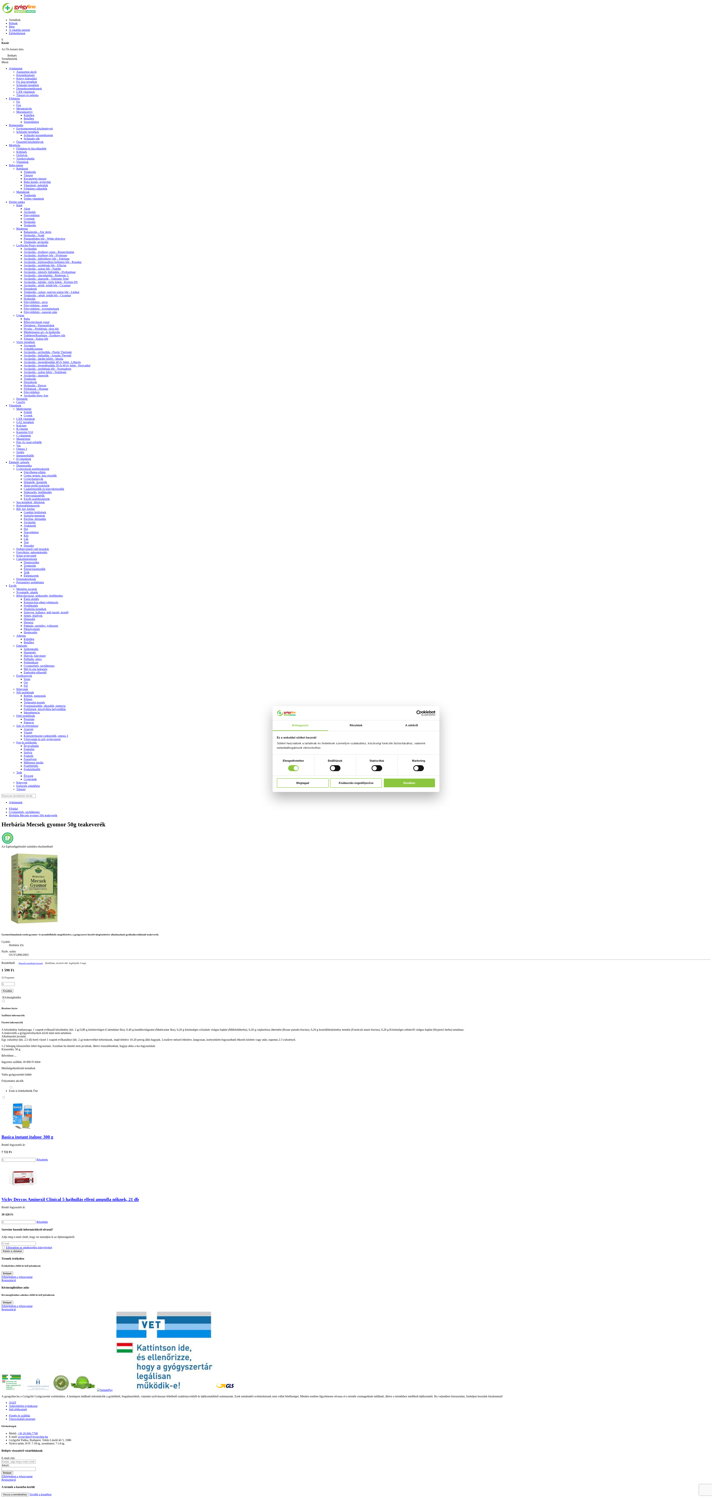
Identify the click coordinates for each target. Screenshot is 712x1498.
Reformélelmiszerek (28, 505)
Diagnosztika (24, 465)
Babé (19, 205)
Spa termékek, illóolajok (30, 502)
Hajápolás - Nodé (34, 235)
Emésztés (21, 645)
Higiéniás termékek (35, 609)
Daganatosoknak (26, 579)
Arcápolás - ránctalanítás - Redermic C (46, 275)
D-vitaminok (23, 458)
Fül (26, 685)
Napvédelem (31, 532)
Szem (27, 679)
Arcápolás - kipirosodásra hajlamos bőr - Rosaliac (53, 262)
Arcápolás (30, 212)
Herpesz (28, 622)
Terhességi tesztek (34, 702)
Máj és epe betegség (35, 669)
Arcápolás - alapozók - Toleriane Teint (46, 278)
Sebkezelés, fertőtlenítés (38, 492)
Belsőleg (29, 118)
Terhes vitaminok (34, 198)
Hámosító (29, 619)
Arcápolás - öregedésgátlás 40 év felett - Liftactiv (52, 362)
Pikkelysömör (32, 629)
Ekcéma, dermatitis (35, 519)
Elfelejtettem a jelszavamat (16, 1277)
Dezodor (29, 545)
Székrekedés (31, 649)
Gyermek (29, 218)
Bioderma (22, 228)
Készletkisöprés (25, 75)
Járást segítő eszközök (37, 485)
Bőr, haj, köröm (25, 509)
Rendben (409, 782)
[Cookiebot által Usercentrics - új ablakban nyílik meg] (419, 713)
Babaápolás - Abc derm (37, 232)
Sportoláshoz (31, 121)
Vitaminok (22, 161)
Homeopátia (16, 125)
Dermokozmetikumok (29, 88)
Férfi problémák (25, 715)
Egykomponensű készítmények (34, 128)
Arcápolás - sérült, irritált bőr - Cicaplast (47, 285)
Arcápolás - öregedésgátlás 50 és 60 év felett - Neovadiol (57, 365)
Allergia (21, 635)
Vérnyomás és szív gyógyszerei (42, 739)
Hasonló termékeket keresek (31, 963)
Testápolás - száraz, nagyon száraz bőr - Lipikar (51, 292)
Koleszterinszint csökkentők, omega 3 (46, 735)
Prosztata (29, 719)
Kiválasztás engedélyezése (356, 782)
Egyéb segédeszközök (37, 499)
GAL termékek (25, 422)
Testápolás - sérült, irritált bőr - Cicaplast (47, 295)
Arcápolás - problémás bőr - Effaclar (45, 265)
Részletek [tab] (356, 725)
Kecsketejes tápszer (35, 178)
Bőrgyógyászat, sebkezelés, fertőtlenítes (39, 595)
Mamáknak (22, 192)
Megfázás (14, 145)
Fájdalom (14, 98)
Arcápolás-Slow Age (36, 395)
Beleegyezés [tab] (300, 725)
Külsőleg (29, 639)
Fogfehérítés (31, 765)
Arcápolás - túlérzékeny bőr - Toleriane (47, 258)
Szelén (20, 452)
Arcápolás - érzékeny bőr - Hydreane (45, 255)
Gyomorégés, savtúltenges (39, 665)
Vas (18, 445)
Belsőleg (29, 642)
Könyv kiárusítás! (26, 78)
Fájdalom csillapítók (35, 188)
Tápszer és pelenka (27, 95)
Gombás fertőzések (35, 512)
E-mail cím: (8, 1458)
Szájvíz (28, 752)
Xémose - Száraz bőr (36, 338)
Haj (26, 529)
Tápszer (28, 175)
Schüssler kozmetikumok (38, 135)
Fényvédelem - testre (36, 305)
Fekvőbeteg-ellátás (35, 472)
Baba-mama (16, 165)
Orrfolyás (21, 155)
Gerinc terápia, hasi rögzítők (40, 475)
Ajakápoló (30, 525)
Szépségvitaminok (34, 515)
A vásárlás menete (19, 30)
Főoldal (13, 808)
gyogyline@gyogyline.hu (33, 1436)
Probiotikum (31, 662)
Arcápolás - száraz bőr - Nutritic (42, 268)
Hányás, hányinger (35, 655)
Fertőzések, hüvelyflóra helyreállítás (45, 709)
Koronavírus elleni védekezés (41, 602)
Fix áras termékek (26, 81)
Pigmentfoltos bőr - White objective (44, 238)
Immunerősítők (25, 455)
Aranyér (28, 729)
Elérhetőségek (17, 33)
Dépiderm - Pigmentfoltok (39, 325)
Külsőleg (29, 115)
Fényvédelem (31, 215)
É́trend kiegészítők (34, 569)
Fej (18, 101)
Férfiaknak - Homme (36, 388)
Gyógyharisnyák (33, 478)
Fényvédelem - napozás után (40, 312)
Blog (12, 26)
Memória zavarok (26, 589)
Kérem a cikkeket (12, 1251)
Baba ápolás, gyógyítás (37, 182)
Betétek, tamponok (35, 695)
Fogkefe (28, 755)
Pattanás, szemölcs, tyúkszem (41, 625)
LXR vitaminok (25, 91)
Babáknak (22, 168)
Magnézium (23, 438)
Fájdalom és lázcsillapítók (31, 148)
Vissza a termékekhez (15, 1494)
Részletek (42, 1159)
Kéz (26, 535)
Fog (18, 105)
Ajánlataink (15, 68)
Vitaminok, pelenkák (36, 185)
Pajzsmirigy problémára (30, 582)
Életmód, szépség (19, 462)
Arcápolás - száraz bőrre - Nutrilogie (45, 372)
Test (26, 542)
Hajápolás (29, 222)
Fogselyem (30, 759)
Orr (26, 682)
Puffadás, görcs (33, 659)
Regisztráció (8, 1280)
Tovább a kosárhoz (40, 1494)
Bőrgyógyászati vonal (36, 322)
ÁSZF (12, 1402)
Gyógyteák (30, 779)
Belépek (7, 1273)
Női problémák (25, 692)
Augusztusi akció (26, 71)
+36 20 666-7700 (27, 1433)
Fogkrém (29, 749)
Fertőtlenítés (31, 605)
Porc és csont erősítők (29, 442)
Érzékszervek (24, 675)
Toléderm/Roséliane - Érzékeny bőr (44, 335)
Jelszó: (5, 1465)
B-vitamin (22, 428)
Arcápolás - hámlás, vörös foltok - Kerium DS (51, 282)
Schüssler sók (32, 138)
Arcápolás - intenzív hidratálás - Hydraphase (50, 272)
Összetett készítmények (30, 141)
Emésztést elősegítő (35, 672)
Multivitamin (23, 408)
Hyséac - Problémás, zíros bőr (41, 328)
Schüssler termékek (27, 85)
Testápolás (30, 172)
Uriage (20, 315)
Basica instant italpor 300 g (27, 1136)
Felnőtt (28, 412)
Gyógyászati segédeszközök (32, 468)
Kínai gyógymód (26, 555)
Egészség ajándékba (28, 785)
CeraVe (20, 402)
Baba (27, 318)
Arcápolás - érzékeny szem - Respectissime (49, 252)
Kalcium (21, 425)
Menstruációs (24, 108)
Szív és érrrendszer (27, 725)
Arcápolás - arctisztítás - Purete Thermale (48, 352)
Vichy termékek (25, 342)
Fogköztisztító (32, 769)
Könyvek (21, 782)
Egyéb (13, 585)
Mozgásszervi (24, 111)
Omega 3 (21, 448)
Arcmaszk (30, 345)
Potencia (29, 722)
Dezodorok (30, 288)
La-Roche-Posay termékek (31, 245)
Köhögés (21, 151)
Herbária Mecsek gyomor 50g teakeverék (33, 815)
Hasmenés (30, 652)
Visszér (28, 732)
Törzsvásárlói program (22, 1419)
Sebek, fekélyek (33, 615)
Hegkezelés (30, 632)
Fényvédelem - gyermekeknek (41, 308)
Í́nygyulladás (31, 745)
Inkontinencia (32, 712)
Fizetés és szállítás (19, 1415)
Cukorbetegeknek (26, 559)
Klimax (28, 699)
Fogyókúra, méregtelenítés (31, 552)
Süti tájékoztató (18, 1409)
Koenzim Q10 (24, 432)
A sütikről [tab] (411, 725)
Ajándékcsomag (33, 348)
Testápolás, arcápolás (36, 242)
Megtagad (302, 782)
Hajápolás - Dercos (35, 385)
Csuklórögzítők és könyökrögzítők (44, 488)
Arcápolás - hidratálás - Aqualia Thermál (47, 355)
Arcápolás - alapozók (36, 375)
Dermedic (22, 398)
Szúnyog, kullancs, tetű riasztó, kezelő (46, 612)
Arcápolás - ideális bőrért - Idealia (43, 358)
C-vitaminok (23, 435)
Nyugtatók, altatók (27, 592)
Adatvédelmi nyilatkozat (23, 1406)
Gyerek (28, 415)
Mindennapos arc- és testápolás (42, 332)
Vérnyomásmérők (34, 495)
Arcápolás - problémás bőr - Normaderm (47, 368)
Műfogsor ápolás (33, 762)
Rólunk (13, 23)
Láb (26, 539)
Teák (26, 572)
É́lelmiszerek (31, 575)
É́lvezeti (28, 775)
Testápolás (30, 225)
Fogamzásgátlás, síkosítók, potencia (44, 705)
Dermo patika (17, 202)
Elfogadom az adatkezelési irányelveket (29, 1247)
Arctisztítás (30, 248)
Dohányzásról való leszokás (32, 549)
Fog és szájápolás (26, 742)
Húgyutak (22, 689)
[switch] (335, 768)
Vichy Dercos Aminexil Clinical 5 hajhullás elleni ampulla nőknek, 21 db (70, 1199)
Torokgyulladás (25, 158)
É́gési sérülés (31, 599)
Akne (27, 208)
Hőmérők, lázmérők (35, 482)
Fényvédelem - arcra (36, 302)
